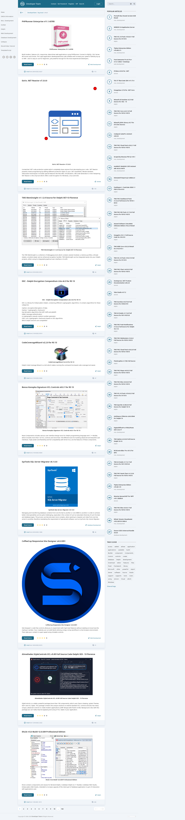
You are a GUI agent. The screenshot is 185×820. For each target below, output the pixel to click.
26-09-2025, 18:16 (37, 189)
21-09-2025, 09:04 (37, 378)
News (3, 12)
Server (110, 572)
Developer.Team (31, 12)
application (131, 547)
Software (4, 42)
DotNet (3, 25)
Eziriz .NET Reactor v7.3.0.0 (34, 80)
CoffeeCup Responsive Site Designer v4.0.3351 (43, 541)
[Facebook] (11, 57)
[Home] (21, 12)
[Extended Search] (131, 4)
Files (132, 563)
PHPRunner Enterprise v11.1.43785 (38, 21)
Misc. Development (7, 21)
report (133, 569)
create (125, 556)
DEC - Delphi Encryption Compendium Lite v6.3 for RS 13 (48, 281)
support (110, 576)
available (121, 550)
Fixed (109, 566)
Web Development (7, 33)
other (118, 569)
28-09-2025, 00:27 (37, 71)
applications (112, 550)
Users (131, 576)
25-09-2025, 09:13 (37, 272)
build (128, 550)
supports (118, 576)
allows (123, 547)
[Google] (14, 57)
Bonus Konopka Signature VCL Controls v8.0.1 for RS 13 (48, 387)
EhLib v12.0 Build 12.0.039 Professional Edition (43, 731)
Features (126, 563)
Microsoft (111, 569)
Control (110, 556)
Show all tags (111, 586)
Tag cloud (40, 12)
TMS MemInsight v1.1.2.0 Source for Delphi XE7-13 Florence (50, 197)
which (129, 579)
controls (118, 556)
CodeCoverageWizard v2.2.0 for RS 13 (39, 342)
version (116, 579)
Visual (123, 579)
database (111, 559)
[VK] (3, 57)
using (110, 579)
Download (111, 563)
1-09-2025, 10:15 (37, 802)
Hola (27, 71)
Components (129, 553)
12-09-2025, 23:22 (37, 723)
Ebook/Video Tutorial (8, 46)
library (125, 566)
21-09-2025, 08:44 (37, 453)
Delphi (3, 29)
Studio (131, 572)
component (119, 553)
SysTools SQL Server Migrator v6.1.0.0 (39, 461)
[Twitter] (7, 57)
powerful (125, 569)
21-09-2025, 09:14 (37, 333)
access (110, 547)
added (117, 547)
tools (125, 576)
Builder (110, 553)
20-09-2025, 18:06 (37, 532)
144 (62, 809)
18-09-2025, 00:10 (37, 645)
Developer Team (37, 816)
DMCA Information (7, 16)
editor (119, 563)
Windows (111, 582)
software (117, 572)
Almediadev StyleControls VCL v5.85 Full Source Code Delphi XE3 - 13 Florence (58, 654)
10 (54, 809)
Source (124, 572)
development (127, 559)
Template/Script (6, 50)
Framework (117, 566)
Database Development (8, 37)
